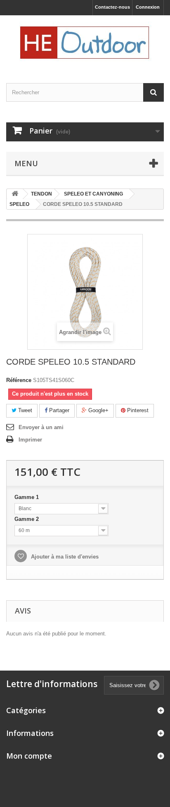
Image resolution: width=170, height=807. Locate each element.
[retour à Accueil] (15, 194)
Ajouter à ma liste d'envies (64, 557)
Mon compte (29, 756)
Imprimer (30, 440)
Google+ (98, 410)
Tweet (24, 410)
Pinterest (137, 410)
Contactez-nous (112, 7)
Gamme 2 (27, 519)
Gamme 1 (27, 497)
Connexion (148, 7)
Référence (18, 380)
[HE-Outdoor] (85, 41)
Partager (58, 410)
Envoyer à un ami (41, 427)
